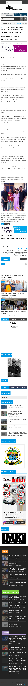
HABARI (14, 23)
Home (2, 27)
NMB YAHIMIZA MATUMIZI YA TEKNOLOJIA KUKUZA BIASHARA (13, 312)
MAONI (23, 387)
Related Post (5, 259)
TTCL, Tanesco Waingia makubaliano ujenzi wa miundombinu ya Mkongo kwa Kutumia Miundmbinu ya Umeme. (17, 434)
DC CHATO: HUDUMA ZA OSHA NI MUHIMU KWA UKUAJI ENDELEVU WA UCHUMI (12, 294)
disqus (14, 319)
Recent (5, 387)
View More (24, 259)
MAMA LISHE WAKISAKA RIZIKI (15, 610)
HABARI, (20, 44)
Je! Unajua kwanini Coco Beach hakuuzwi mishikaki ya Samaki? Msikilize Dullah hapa (15, 413)
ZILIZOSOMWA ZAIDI (14, 388)
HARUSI (5, 551)
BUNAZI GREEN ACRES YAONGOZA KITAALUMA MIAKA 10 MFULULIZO (12, 276)
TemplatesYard (14, 681)
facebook (22, 319)
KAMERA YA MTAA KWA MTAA (11, 592)
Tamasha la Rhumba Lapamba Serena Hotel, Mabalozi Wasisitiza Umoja (17, 660)
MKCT (25, 684)
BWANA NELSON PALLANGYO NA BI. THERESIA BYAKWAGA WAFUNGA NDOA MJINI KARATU (17, 582)
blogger (5, 319)
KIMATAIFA (6, 632)
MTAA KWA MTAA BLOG (5, 683)
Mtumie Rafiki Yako (6, 235)
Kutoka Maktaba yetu (13, 426)
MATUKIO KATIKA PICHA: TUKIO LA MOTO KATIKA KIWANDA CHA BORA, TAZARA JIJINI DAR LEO (17, 604)
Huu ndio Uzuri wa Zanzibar (14, 405)
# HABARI (7, 224)
